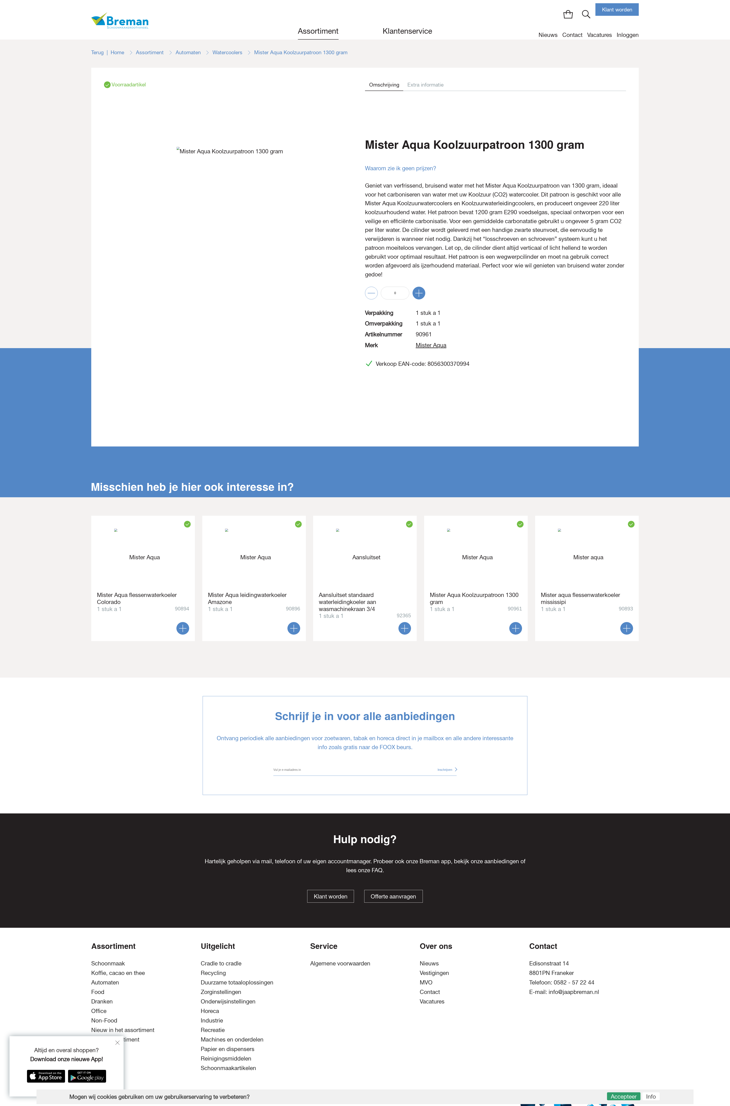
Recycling (213, 972)
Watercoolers (228, 52)
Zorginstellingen (221, 991)
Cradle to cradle (221, 963)
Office (98, 1010)
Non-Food (104, 1020)
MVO (426, 982)
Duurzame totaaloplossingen (237, 982)
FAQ (377, 870)
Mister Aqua (431, 345)
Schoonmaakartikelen (228, 1068)
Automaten (189, 52)
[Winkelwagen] (568, 14)
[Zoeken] (586, 14)
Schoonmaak (108, 963)
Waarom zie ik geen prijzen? (400, 168)
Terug (97, 52)
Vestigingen (434, 972)
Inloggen (628, 34)
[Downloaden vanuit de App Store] (46, 1076)
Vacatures (599, 34)
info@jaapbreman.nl (574, 991)
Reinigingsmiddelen (226, 1058)
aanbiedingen (501, 861)
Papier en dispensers (227, 1049)
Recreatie (213, 1029)
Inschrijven (445, 769)
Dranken (102, 1001)
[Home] (119, 20)
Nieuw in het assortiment (122, 1029)
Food (97, 991)
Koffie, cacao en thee (118, 972)
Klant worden (617, 10)
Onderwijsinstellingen (228, 1001)
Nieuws (548, 34)
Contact (572, 34)
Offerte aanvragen (393, 896)
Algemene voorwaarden (340, 963)
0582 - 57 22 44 (574, 982)
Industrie (212, 1020)
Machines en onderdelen (232, 1039)
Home (118, 52)
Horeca (210, 1010)
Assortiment (318, 30)
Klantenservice (407, 30)
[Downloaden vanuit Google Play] (87, 1076)
